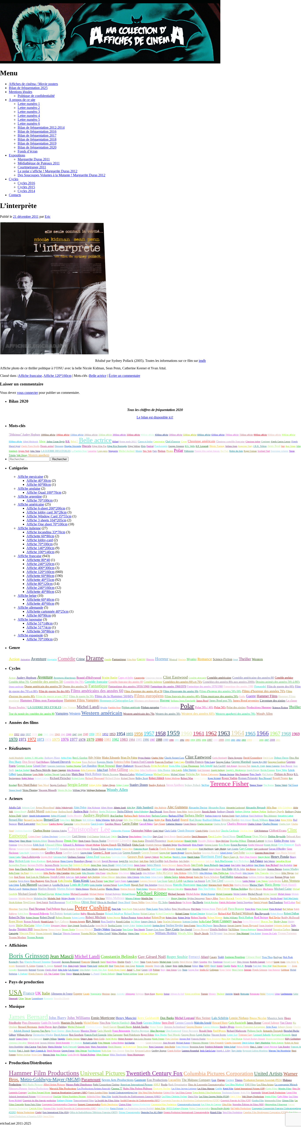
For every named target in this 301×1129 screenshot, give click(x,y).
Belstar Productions (25, 1112)
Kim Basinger (37, 881)
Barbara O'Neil (176, 815)
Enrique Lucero (211, 845)
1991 (177, 740)
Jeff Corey (156, 869)
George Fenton (67, 1050)
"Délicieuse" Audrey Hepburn (24, 434)
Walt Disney (22, 455)
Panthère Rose (114, 707)
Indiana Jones (231, 446)
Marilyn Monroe (241, 885)
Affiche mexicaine (30, 476)
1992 (182, 740)
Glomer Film (288, 1100)
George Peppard (149, 852)
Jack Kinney (232, 766)
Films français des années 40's (182, 696)
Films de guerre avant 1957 (52, 696)
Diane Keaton (138, 841)
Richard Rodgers (87, 1054)
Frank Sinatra (167, 848)
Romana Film (49, 1108)
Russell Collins (123, 921)
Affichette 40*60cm (40, 603)
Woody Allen (264, 713)
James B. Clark (258, 766)
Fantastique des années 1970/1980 (205, 686)
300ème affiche (119, 434)
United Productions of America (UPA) (25, 1116)
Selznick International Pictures (22, 1096)
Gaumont (140, 1080)
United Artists (268, 1073)
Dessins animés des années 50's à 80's (278, 681)
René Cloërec (58, 1030)
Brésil (263, 994)
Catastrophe (139, 678)
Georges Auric (84, 1046)
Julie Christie (133, 877)
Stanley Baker (129, 925)
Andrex (93, 811)
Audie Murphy (74, 815)
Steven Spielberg (175, 785)
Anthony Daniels (225, 811)
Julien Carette (157, 877)
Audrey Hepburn (26, 677)
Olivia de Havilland (107, 902)
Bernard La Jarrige (33, 819)
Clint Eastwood (175, 677)
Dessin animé (47, 446)
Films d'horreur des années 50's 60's (220, 691)
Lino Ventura (69, 707)
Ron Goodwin (76, 1035)
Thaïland (220, 994)
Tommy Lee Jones (155, 929)
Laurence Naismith (148, 881)
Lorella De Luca (60, 884)
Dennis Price (71, 840)
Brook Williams (260, 819)
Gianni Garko (15, 857)
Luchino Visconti (51, 774)
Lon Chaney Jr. (45, 885)
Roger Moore (16, 921)
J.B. (162, 966)
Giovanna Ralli (60, 857)
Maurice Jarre (275, 1018)
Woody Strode (201, 933)
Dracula (86, 446)
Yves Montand (242, 933)
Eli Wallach (124, 844)
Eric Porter (224, 844)
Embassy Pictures (64, 1100)
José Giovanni (203, 770)
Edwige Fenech (109, 844)
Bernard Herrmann (27, 1026)
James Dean (96, 865)
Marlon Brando (47, 888)
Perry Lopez (67, 909)
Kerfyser (277, 957)
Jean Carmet (224, 865)
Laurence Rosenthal (190, 1050)
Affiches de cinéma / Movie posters (33, 84)
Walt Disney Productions (253, 1096)
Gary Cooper (246, 848)
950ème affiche (15, 441)
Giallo (242, 696)
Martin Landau (97, 888)
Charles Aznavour (205, 824)
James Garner (140, 865)
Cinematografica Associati (188, 1104)
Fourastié (56, 962)
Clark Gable (170, 830)
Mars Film (106, 1096)
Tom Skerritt (139, 929)
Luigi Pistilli (124, 884)
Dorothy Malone (206, 840)
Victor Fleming (30, 790)
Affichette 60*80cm (40, 536)
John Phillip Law (221, 873)
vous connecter (27, 392)
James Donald (108, 865)
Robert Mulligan (172, 778)
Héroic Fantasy (217, 446)
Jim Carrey (261, 869)
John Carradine (63, 873)
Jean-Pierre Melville (40, 770)
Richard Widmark (243, 913)
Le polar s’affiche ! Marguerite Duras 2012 (47, 171)
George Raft (164, 853)
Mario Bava (78, 774)
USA (15, 992)
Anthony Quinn (293, 811)
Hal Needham (166, 857)
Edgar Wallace (134, 446)
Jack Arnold (206, 765)
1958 (160, 733)
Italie (46, 993)
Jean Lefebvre (247, 865)
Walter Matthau (119, 933)
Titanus (239, 1080)
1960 (186, 733)
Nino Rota (105, 1022)
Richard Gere (211, 913)
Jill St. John (239, 869)
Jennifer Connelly (183, 869)
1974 (48, 739)
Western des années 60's (198, 713)
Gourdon (203, 962)
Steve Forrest (189, 925)
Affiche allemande (30, 607)
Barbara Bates (145, 816)
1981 (107, 739)
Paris (154, 451)
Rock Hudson (246, 917)
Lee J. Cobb (175, 880)
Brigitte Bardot (109, 677)
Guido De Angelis (50, 1022)
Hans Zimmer (118, 1050)
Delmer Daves (281, 758)
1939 (34, 734)
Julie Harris (145, 877)
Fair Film (293, 1112)
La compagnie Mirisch (286, 1084)
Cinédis (218, 1088)
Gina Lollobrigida (31, 857)
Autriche (229, 994)
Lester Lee (232, 1035)
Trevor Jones (142, 1046)
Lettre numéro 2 (29, 108)
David (213, 966)
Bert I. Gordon (79, 758)
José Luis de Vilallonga (37, 877)
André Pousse (51, 811)
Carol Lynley (97, 823)
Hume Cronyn (66, 861)
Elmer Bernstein (190, 1031)
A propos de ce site (22, 100)
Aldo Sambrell (144, 807)
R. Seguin (48, 966)
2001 (233, 740)
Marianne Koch (215, 885)
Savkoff (269, 962)
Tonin (184, 970)
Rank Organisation (177, 1084)
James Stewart (169, 865)
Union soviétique (192, 994)
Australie (120, 994)
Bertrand (32, 970)
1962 (211, 733)
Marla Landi (15, 888)
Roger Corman (250, 451)
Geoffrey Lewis (71, 852)
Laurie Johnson (211, 1026)
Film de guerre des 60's (280, 686)
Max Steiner (203, 1018)
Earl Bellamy (43, 762)
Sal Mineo (135, 921)
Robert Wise (187, 778)
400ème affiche (147, 434)
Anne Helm (182, 811)
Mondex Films (285, 1088)
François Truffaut (164, 762)
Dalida (114, 836)
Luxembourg (37, 998)
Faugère (226, 966)
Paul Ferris (42, 1046)
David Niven (229, 836)
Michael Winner (178, 774)
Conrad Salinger (270, 1022)
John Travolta (262, 873)
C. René (137, 970)
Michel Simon (284, 894)
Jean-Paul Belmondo (68, 868)
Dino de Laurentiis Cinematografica (206, 1084)
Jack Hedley (184, 861)
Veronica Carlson (281, 929)
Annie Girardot (194, 811)
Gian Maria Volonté (285, 852)
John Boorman (73, 770)
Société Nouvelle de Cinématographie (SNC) (76, 1108)
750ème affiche (246, 434)
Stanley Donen (139, 785)
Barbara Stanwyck (213, 816)
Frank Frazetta (152, 962)
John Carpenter (88, 770)
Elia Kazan (76, 762)
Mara (201, 966)
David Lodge (215, 836)
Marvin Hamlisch (120, 1022)
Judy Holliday (94, 877)
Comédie (66, 658)
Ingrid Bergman (110, 861)
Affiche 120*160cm (57, 376)
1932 (16, 734)
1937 (28, 734)
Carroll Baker (146, 823)
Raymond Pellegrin (39, 913)
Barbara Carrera (160, 815)
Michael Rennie (129, 894)
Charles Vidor (157, 758)
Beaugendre (23, 970)
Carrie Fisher (130, 823)
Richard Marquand (94, 778)
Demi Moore (26, 841)
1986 (146, 739)
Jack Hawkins (171, 861)
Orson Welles (138, 902)
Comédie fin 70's (74, 681)
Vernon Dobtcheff (264, 929)
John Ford (102, 770)
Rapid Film (228, 1088)
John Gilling (118, 770)
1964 (237, 733)
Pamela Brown (175, 902)
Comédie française (96, 681)
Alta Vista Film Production (150, 1092)
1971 (22, 739)
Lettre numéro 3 (29, 111)
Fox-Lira (57, 1096)
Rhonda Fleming (95, 913)
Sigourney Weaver (59, 925)
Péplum (161, 451)
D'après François (35, 974)
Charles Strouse (73, 1039)
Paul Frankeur (276, 902)
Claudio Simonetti (233, 1043)
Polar (178, 450)
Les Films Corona (184, 1092)
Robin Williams (230, 917)
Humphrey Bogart (83, 861)
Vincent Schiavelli (44, 933)
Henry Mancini (126, 1018)
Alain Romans (72, 1030)
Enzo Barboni (89, 762)
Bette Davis (65, 820)
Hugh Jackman (52, 861)
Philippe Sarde (254, 1031)
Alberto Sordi (120, 807)
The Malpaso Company (196, 1080)
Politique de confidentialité (36, 96)
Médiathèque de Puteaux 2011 (39, 163)
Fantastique (119, 659)
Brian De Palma (129, 757)
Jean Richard (272, 865)
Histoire (150, 659)
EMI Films (250, 1084)
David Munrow (115, 1046)
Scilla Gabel (205, 921)
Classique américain (201, 441)
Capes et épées (145, 441)
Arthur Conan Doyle (55, 441)
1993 (187, 740)
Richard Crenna (182, 913)
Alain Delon (80, 807)
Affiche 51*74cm (38, 627)
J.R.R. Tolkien (260, 446)
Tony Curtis (172, 929)
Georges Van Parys (40, 1030)
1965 (250, 733)
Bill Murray (76, 820)
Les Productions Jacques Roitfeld (139, 1108)
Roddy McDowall (290, 917)
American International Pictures (136, 1084)
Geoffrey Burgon (159, 1050)
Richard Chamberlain (165, 913)
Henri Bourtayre (213, 1039)
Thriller (245, 659)
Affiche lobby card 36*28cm (46, 512)
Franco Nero (127, 849)
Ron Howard (265, 778)
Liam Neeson (262, 881)
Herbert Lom (22, 861)
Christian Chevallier (18, 1043)
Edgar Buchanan (25, 845)
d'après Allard (51, 970)
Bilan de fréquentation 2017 (37, 135)
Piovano (40, 970)
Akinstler (149, 966)
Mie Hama (100, 898)
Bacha (233, 966)
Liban (277, 994)
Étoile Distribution (109, 1104)
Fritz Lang (209, 762)
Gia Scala (250, 853)
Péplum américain (131, 707)
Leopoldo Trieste (233, 881)
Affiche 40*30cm (38, 480)
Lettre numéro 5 (29, 119)
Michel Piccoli (255, 894)
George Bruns (188, 1035)
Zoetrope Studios (162, 1088)
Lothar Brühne (117, 1043)
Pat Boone (187, 902)
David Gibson (248, 1043)
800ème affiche (260, 434)
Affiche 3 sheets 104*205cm (46, 520)
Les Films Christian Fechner (174, 1096)
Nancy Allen (212, 898)
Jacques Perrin (52, 865)
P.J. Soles (163, 902)
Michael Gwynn (46, 894)
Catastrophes (159, 441)
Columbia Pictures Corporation (218, 1073)
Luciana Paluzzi (110, 885)
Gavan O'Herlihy (277, 848)
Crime (80, 659)
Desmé (119, 974)
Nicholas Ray (193, 774)
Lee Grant (162, 881)
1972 (31, 739)
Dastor (69, 974)
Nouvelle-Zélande (61, 998)
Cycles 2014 (26, 191)
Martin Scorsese (110, 774)
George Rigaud (177, 853)
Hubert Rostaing (125, 1039)
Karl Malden (226, 876)
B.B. (67, 441)
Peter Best (129, 1050)
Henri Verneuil (106, 765)
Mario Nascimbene (99, 1046)
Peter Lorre (152, 909)
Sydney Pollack (193, 785)
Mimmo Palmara (132, 898)
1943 (57, 734)
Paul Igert (257, 966)
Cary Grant (159, 823)
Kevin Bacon (24, 881)
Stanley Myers (227, 1026)
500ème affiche (175, 434)
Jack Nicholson (241, 861)
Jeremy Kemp (215, 869)
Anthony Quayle (275, 811)
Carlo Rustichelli (237, 1022)
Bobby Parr (159, 820)
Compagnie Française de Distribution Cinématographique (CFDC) (190, 1100)
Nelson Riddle (242, 1046)
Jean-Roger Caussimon (109, 869)
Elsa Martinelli (184, 845)
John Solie (62, 970)
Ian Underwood (129, 1046)
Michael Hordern (62, 894)
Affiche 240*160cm (40, 588)
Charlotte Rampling (23, 831)
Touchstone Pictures (231, 1092)
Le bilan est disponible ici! (155, 417)
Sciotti (220, 966)
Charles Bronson (237, 823)
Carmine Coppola (184, 1022)
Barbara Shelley (194, 815)
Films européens (149, 695)
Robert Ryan (158, 917)
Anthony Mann (52, 757)
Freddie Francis (194, 761)
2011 (278, 740)
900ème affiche (288, 434)
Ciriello (175, 962)
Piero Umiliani (171, 1039)
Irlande (237, 994)
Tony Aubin (236, 1050)
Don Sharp (15, 761)
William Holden (166, 933)
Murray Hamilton (178, 898)
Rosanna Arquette (77, 921)
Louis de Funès (79, 884)
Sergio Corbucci (58, 785)
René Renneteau (279, 966)
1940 (40, 734)
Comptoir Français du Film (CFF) (236, 1100)
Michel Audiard (127, 451)
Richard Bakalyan (114, 913)
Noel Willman (73, 902)
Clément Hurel (253, 957)
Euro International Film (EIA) (56, 1112)
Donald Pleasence (155, 840)
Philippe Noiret (208, 909)
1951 (98, 734)
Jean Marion (61, 1054)
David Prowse (243, 836)
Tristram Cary (245, 1035)
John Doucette (88, 873)
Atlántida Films (94, 1096)
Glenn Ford (92, 856)
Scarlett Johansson (172, 921)
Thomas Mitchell (84, 929)
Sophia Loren (115, 925)
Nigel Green (29, 902)
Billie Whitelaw (103, 820)
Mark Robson (93, 774)
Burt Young (42, 823)
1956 (138, 733)
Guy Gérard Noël (152, 956)
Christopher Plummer (120, 831)
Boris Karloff (172, 819)
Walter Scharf (230, 1046)
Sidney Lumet (122, 785)
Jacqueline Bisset (283, 861)
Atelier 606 (103, 966)
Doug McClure (222, 841)
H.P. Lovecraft (202, 446)
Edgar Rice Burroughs (117, 446)
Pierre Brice (250, 909)
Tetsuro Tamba (68, 929)
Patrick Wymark (261, 902)
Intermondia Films (273, 1100)
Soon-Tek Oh (101, 925)
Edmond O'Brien (53, 844)
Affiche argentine (30, 496)
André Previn (45, 1026)
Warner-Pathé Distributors (79, 1084)
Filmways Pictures (18, 1088)
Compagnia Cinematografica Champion (59, 1104)
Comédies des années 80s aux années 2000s (229, 681)
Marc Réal (266, 966)
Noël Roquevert (57, 902)
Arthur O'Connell (58, 816)
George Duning (194, 1026)
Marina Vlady (257, 884)
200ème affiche (91, 434)
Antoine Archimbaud (175, 1026)
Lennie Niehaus (239, 1018)
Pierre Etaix (119, 966)
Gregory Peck (136, 856)
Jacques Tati (244, 765)
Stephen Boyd (158, 925)
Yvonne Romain (35, 937)
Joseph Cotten (57, 876)
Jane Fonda (197, 865)
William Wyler (79, 790)
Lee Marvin (188, 881)
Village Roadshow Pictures (74, 1096)
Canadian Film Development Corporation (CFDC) (265, 1112)
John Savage (248, 873)
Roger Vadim (229, 778)
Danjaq (221, 1080)
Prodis (164, 1084)
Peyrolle (248, 966)
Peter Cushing (92, 907)
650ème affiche (218, 434)
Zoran (294, 966)
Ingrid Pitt (123, 861)
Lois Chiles (14, 885)
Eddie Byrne (281, 840)
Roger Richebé (214, 778)
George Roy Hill (259, 762)
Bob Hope (148, 819)
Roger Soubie (177, 956)
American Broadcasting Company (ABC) (69, 1092)
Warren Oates (133, 933)
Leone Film (291, 1092)
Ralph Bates (23, 913)
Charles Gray (284, 824)
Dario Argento (235, 758)
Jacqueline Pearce (18, 865)
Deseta (157, 966)
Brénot (195, 966)
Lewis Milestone (24, 774)
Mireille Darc (147, 898)
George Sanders (193, 852)
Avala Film (245, 1092)
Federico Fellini (122, 762)
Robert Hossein (63, 917)
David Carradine (184, 836)
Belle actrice (97, 376)
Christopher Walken (141, 830)
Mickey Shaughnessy (85, 898)
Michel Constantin (224, 894)
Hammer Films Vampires (81, 700)
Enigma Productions (141, 1104)
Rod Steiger (261, 917)
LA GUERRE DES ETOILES (56, 451)
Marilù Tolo (228, 885)
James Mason (154, 865)
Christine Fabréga (59, 831)
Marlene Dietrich (29, 889)
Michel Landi (88, 707)
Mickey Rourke (68, 898)
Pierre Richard (275, 909)
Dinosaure (59, 446)
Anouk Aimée (209, 811)
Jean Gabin (236, 865)
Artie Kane (271, 1026)
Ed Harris (269, 841)
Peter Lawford (139, 909)
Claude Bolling (174, 1050)
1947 (74, 734)
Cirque (184, 441)
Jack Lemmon (197, 861)
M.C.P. (240, 966)
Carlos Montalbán (82, 824)
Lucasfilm (174, 1080)
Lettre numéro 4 (29, 115)
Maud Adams (142, 889)
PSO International (44, 1096)
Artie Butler (169, 1046)
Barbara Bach (131, 815)
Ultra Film (227, 1104)
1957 (149, 733)
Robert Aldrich (156, 778)
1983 (124, 739)
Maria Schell (202, 885)
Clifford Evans (277, 830)
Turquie (204, 994)
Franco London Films (98, 1092)
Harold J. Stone (179, 857)
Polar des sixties (236, 707)
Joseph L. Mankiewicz (236, 770)
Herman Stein (49, 1054)
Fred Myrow (219, 1031)
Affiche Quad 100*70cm (43, 492)
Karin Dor (198, 877)
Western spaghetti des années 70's (235, 713)
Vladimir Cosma (94, 1026)
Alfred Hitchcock (30, 441)
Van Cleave (286, 1022)
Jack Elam (144, 861)
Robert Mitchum (95, 917)
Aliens (42, 441)
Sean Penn (237, 921)
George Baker (86, 853)
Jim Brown (251, 869)
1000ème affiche (48, 434)
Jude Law (70, 877)
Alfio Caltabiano (284, 807)
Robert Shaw (171, 917)
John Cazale (76, 873)
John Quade (236, 873)
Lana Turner (96, 881)
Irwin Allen (174, 766)
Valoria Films (103, 1108)
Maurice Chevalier (175, 889)
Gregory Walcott (152, 857)
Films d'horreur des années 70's (263, 691)
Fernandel (260, 686)
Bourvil (184, 819)
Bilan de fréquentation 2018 (37, 139)
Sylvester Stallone (282, 925)
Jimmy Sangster (59, 770)
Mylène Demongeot (196, 898)
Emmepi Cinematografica (89, 1104)
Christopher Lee (89, 829)
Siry (289, 966)
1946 (68, 734)
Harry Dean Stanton (248, 857)
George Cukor (223, 762)
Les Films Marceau (205, 1088)
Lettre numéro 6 (29, 123)
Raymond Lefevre (143, 1050)
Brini (175, 966)
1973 (40, 739)
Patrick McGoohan (227, 902)
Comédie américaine (219, 677)
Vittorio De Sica (65, 790)
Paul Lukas (289, 902)
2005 (255, 739)
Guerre (141, 659)
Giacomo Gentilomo (56, 766)
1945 (63, 734)
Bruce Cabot (274, 820)
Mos (210, 962)
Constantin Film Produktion (164, 1104)
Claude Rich (214, 831)
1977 (74, 739)
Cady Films (282, 1096)
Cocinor (230, 1080)
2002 (238, 740)
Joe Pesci (24, 873)
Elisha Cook (138, 844)
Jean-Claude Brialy (24, 869)
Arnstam (247, 970)
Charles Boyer (220, 824)
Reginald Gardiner (72, 913)
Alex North (136, 1022)
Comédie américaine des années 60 (253, 677)
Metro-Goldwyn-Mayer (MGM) (50, 1079)
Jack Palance (256, 861)
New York (147, 451)
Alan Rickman (93, 807)
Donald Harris (124, 1026)
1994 (192, 740)
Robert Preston (128, 917)
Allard (205, 957)
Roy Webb (140, 1043)
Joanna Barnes (274, 869)
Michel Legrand (185, 1018)
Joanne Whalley (291, 869)
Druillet (120, 962)
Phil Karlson (267, 774)
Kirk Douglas (65, 880)
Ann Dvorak (155, 811)
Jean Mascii (62, 956)
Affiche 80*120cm (39, 584)
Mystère (192, 659)
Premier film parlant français (207, 451)
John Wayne (287, 873)
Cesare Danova (189, 824)
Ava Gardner (116, 815)
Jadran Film (160, 1108)
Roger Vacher (225, 970)
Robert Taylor (184, 917)
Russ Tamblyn (108, 921)
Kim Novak (51, 881)
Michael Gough (27, 893)
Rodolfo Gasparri (257, 962)
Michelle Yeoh (54, 898)
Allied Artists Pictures (54, 1084)
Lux (214, 1080)
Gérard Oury (39, 765)
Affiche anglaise (29, 488)
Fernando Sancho (67, 849)
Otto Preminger (242, 774)
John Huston (164, 770)
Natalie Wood (242, 898)
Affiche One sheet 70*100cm (46, 524)
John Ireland (124, 873)
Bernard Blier (16, 819)
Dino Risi (294, 758)
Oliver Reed (88, 902)
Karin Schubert (211, 877)
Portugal (270, 994)
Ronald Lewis (47, 921)
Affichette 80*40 (38, 560)
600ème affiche (203, 434)
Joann (282, 962)
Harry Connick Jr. (38, 1050)
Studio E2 (204, 970)
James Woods (183, 865)
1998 (215, 740)
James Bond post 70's (220, 700)
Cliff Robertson (261, 831)
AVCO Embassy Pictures (177, 1108)
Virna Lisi (57, 933)
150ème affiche (77, 434)
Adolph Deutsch (22, 1030)
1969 (296, 734)
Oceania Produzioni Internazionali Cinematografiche (186, 1112)
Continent (265, 441)
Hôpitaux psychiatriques (146, 700)
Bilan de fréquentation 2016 (37, 131)
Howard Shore (220, 1022)
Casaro (213, 957)
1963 (224, 733)
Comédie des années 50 (46, 681)
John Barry (57, 1018)
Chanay (168, 966)
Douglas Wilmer (238, 840)
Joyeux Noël (23, 451)
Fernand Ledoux (39, 849)
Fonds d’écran (27, 151)
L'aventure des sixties (272, 700)
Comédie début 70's (19, 681)
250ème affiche (105, 434)
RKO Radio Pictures (32, 1084)
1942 (51, 734)
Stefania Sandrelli (144, 925)
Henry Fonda (280, 856)
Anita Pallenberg (141, 811)
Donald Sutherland (175, 841)
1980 (99, 739)
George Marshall (241, 761)
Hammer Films (267, 696)
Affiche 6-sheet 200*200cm (45, 508)
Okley (196, 962)
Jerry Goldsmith (148, 1018)
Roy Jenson (93, 921)
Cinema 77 (116, 1088)
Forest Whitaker (83, 849)
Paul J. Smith (23, 1050)
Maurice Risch (190, 889)
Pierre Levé (92, 966)
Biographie (52, 659)
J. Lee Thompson (190, 766)
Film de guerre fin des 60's (54, 691)
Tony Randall (186, 929)
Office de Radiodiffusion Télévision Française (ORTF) (94, 1112)
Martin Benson (82, 889)
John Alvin (291, 962)
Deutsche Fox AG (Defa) (152, 1112)
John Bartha (49, 873)
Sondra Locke (87, 925)
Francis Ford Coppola (142, 761)
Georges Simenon (176, 446)
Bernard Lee (51, 819)
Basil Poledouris (132, 1035)
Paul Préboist (53, 908)
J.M (150, 970)
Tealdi (221, 957)
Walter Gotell (104, 933)
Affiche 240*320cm (40, 564)
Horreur (161, 659)
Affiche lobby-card (39, 540)
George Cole (116, 853)
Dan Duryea (123, 836)
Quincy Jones (87, 1039)
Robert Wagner (215, 917)
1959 (173, 733)
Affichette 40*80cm (40, 591)
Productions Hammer (259, 707)
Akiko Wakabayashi (64, 807)
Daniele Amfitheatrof (275, 1039)
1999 (221, 739)
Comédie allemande (197, 678)
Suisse (166, 994)
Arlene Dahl (15, 815)
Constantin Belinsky (119, 956)
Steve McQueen (204, 925)
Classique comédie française (230, 441)
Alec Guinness (177, 807)
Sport (235, 659)
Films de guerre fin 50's (81, 696)
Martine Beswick (127, 889)
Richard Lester (78, 778)
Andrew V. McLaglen (33, 758)
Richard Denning (197, 913)
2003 (244, 740)
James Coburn (81, 865)
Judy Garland (81, 877)
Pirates (169, 451)
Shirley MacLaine (25, 925)
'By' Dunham (76, 1043)
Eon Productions (157, 1080)
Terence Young (256, 785)
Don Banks (167, 1018)
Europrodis (256, 1092)
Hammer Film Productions (44, 1073)
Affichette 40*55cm (40, 580)
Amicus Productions (38, 1088)
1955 (129, 734)
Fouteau (39, 966)
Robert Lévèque (130, 974)
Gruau (140, 974)
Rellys (83, 913)
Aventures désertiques (65, 677)
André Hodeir (111, 1039)
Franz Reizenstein (121, 1030)
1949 (85, 734)
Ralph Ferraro (158, 1039)
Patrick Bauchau (211, 902)
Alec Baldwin (160, 807)
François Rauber (198, 1039)
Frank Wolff (181, 849)
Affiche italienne (29, 528)
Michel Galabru (240, 894)
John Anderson (36, 873)
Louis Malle (38, 774)
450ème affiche (161, 434)
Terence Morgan (40, 929)
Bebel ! (74, 441)
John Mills (193, 872)
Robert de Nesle (291, 1043)
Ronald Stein (205, 1031)
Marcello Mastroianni (184, 884)
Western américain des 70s (138, 713)
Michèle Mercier (26, 898)
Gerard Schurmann (154, 1043)
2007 (266, 740)
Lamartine (92, 451)
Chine (21, 998)
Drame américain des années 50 (43, 686)
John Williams (78, 1018)
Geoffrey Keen (53, 852)
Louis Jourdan (96, 885)
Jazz (283, 446)
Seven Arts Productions (118, 1080)
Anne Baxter (169, 811)
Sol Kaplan (130, 1043)
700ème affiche (232, 434)
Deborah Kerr (293, 836)
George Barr (193, 970)
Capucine (68, 823)
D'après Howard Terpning (37, 961)
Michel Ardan (193, 894)
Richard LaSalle (90, 1043)
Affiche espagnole (30, 635)
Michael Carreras (144, 774)
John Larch (136, 873)
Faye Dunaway (286, 844)
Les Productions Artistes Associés (93, 1088)
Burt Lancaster (26, 823)
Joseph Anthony (218, 770)
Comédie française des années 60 (125, 681)
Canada (86, 994)
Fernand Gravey (24, 849)
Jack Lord (210, 861)
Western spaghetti (38, 455)
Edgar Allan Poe (99, 446)
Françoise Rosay (141, 849)
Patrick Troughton (245, 902)
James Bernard (28, 1016)
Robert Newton (113, 917)
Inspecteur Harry (245, 446)
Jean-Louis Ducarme (142, 1039)
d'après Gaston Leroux (280, 441)
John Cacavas (30, 1046)
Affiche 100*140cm (40, 552)
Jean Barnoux (274, 970)
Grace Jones (105, 857)
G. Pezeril (95, 974)
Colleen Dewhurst (50, 836)
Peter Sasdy (255, 774)
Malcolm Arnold (202, 1022)
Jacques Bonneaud (71, 962)
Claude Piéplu (201, 831)
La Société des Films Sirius (107, 1100)
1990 (171, 740)
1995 (198, 739)
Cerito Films (271, 1088)
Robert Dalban (291, 913)
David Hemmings (199, 836)
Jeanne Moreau (128, 868)
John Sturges (190, 770)
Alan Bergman (157, 1031)
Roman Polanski (248, 778)
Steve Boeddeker (16, 1046)
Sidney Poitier (42, 925)
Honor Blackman (38, 861)
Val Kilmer (233, 929)
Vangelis (61, 1039)
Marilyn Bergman (140, 1031)
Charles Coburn (255, 824)
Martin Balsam (66, 888)
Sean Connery (222, 921)
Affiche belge (27, 595)
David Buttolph (63, 1043)
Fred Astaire (193, 849)
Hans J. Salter (256, 1046)
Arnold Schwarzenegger (39, 816)
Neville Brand (276, 898)
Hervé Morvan (186, 962)
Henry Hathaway (125, 765)
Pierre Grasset (262, 909)
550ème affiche (189, 434)
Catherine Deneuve (174, 824)
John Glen (134, 770)
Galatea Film (169, 1092)
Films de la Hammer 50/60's (114, 696)
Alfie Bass (271, 807)
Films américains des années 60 (97, 690)
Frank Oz (153, 848)
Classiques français (153, 678)
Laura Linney (133, 881)
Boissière (140, 966)
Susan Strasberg (266, 925)
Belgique (140, 994)
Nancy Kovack (226, 898)
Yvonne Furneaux (287, 933)
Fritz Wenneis (104, 1043)
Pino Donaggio (31, 1022)
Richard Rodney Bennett (254, 1039)
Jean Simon (171, 970)
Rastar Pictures (116, 1108)
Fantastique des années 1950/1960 (129, 686)
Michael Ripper (151, 893)
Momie (139, 451)
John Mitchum (205, 873)
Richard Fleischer (60, 778)
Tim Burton (268, 785)
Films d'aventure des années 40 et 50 (143, 691)
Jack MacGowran (224, 861)
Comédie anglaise (284, 677)
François (85, 962)
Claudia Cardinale (230, 830)
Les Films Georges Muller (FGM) (214, 1096)
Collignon (214, 970)
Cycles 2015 (26, 187)
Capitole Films (36, 1108)
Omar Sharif (124, 902)
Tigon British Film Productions (207, 1092)
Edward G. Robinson (74, 844)
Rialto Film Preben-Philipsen (137, 1088)
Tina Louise (116, 929)
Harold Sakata (193, 857)
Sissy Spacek (73, 925)
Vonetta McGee (89, 933)
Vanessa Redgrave (248, 929)
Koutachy (14, 961)
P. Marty (135, 962)
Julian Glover (108, 877)
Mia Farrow (268, 889)
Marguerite (113, 451)
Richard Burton (132, 913)
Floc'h (128, 962)
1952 (105, 734)
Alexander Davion (198, 807)
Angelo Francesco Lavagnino (250, 1026)
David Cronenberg (252, 757)
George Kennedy (132, 852)
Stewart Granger (234, 925)
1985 (139, 739)
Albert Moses (107, 807)
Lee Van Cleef (214, 880)
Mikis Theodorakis (118, 1054)
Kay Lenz (270, 877)
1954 (120, 733)
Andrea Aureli (65, 811)
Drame (95, 658)
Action (14, 659)
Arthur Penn (66, 758)
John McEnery (149, 873)
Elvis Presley (198, 845)
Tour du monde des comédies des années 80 (31, 713)
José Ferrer (19, 877)
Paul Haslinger (94, 1050)
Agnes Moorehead (45, 807)
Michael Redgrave (113, 894)
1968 (286, 733)
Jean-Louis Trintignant (45, 869)
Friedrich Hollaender (214, 1046)
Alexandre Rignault (256, 807)
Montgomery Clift (162, 898)
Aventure (38, 659)
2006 (261, 740)
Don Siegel (28, 761)
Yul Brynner (216, 933)
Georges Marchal (210, 852)
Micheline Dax (40, 898)
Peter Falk (116, 909)
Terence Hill (25, 929)
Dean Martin (259, 836)
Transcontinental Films (83, 1100)
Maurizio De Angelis (72, 1022)
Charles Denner (270, 823)
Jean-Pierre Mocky (90, 869)
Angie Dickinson (107, 811)
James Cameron (273, 766)
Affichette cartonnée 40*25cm (47, 611)
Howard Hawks (142, 766)
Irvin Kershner (159, 765)
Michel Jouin (165, 962)
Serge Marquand (251, 921)
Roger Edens (147, 1035)
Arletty (25, 816)
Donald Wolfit (190, 841)
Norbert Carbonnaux (210, 774)
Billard (115, 441)
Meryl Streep (255, 888)
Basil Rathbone (256, 816)
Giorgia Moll (46, 857)
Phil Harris (196, 909)
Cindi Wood (158, 831)
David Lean (268, 758)
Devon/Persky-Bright (220, 1108)
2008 (272, 739)
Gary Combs (232, 849)
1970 (13, 739)
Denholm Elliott (39, 841)
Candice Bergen (56, 824)
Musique (182, 659)
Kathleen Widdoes (257, 877)
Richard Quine (112, 778)
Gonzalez (13, 970)
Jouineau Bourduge (235, 957)
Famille (107, 659)
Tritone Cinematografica (129, 1112)
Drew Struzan (243, 962)
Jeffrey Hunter (169, 869)
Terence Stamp (54, 929)
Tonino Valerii (281, 785)
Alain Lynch (73, 966)
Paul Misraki (174, 1035)
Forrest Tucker (98, 848)
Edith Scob (38, 844)
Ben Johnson (270, 815)
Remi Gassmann (156, 1046)
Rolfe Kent (106, 1050)
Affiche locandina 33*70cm (45, 532)
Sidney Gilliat (95, 785)
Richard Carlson (42, 778)
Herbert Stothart (24, 1054)
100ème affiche (62, 434)
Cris (179, 970)
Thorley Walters (102, 929)
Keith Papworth (70, 1046)
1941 (45, 734)
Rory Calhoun (61, 921)
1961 (198, 733)
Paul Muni (23, 909)
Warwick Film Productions (62, 1088)
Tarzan (292, 451)
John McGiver (164, 872)
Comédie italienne (153, 681)
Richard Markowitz (236, 1031)
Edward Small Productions (274, 1092)
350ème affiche (133, 434)
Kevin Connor (267, 770)
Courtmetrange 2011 (32, 167)
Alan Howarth (169, 1043)
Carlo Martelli (104, 1030)
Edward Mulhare (92, 845)
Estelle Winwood (255, 845)
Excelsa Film (258, 1100)
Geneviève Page (37, 853)
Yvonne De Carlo (269, 933)
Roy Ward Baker (27, 785)
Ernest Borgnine (239, 844)
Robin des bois (236, 451)
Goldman (285, 970)
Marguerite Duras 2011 (34, 159)
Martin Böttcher (55, 1046)
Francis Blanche (114, 849)
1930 (11, 734)
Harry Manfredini (262, 1043)
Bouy (163, 970)
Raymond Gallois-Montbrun (255, 1050)
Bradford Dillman (212, 819)
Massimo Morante (200, 1043)
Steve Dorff (168, 1022)
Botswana (244, 994)
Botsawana (254, 994)
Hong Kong (150, 994)
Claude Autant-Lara (174, 757)
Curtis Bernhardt (219, 758)
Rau (22, 961)
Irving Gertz (37, 1054)
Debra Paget (14, 841)
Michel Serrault (270, 894)
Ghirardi (95, 962)
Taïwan (28, 998)
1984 (132, 739)
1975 (56, 739)
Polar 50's (220, 707)
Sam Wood (43, 785)
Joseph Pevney (253, 770)
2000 (227, 739)
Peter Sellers (165, 909)
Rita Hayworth (262, 913)
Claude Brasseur (186, 830)
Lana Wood (109, 881)
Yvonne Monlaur (17, 937)
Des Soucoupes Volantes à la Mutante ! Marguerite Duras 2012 (61, 175)
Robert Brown (276, 913)
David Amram (61, 1035)
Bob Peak (288, 957)
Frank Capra (179, 762)
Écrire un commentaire (124, 376)
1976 (65, 739)
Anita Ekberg (125, 811)
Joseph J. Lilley (223, 1050)
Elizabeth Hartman (153, 845)
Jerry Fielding (60, 1026)
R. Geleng (30, 966)
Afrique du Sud (177, 994)
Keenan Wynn (282, 877)
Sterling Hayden (174, 925)
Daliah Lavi (105, 836)
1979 (90, 739)
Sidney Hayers (108, 785)
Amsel (129, 970)
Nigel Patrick (42, 902)
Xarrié (103, 962)
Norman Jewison (226, 774)
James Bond (274, 446)
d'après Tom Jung (99, 970)
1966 (262, 733)
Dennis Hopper (55, 840)
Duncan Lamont (255, 840)
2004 (249, 739)
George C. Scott (101, 852)
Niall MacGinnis (290, 898)
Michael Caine (283, 888)
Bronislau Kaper (197, 1046)
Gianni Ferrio (22, 1039)
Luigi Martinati (151, 974)
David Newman (54, 1050)
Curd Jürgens (79, 836)
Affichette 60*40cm (40, 599)
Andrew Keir (80, 811)
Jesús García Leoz (208, 1050)
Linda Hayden (275, 881)
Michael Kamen (183, 1043)
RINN (207, 966)
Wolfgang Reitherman (96, 790)
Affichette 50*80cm (40, 631)
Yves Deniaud (229, 933)
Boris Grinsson (29, 955)
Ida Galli (97, 861)
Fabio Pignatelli (216, 1043)
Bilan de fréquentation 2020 (37, 147)
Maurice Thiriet (89, 1030)
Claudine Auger (246, 831)
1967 (275, 733)
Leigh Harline (203, 1035)
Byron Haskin (144, 758)
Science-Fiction (222, 659)
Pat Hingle (198, 902)
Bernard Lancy (229, 962)
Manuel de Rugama (81, 974)
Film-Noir (131, 659)
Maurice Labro (127, 774)
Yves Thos (267, 957)
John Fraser (100, 873)
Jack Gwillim (156, 861)
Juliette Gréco (171, 877)
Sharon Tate (267, 921)
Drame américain (16, 686)
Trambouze (218, 962)
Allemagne (130, 994)
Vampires (61, 713)
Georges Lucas (24, 765)
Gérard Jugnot (226, 853)
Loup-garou (102, 451)
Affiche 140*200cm (40, 548)
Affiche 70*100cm (39, 500)
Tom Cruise (128, 929)
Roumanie (48, 998)
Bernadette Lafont (285, 816)
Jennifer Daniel (200, 869)
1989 (165, 739)
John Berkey (85, 970)
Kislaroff (58, 966)
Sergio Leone (77, 785)
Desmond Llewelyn (119, 840)
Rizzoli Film (216, 1112)
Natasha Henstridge (259, 898)
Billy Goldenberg (293, 1039)
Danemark (13, 998)
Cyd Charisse (93, 836)
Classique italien (252, 441)
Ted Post (205, 785)
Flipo (62, 974)
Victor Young (156, 1026)
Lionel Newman (270, 1046)
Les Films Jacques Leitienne (184, 1088)
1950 (91, 734)
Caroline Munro (113, 823)
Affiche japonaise (30, 619)
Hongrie (159, 994)
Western (257, 659)
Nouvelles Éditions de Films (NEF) (248, 1104)
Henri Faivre (237, 970)
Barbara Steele (228, 816)
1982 (115, 739)
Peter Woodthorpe (181, 909)
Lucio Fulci (65, 774)
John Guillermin (148, 770)
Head (111, 966)
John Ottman (81, 1050)
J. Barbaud (23, 974)
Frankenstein (160, 446)
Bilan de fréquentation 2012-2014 (41, 127)
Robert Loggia (78, 917)
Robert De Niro (17, 917)
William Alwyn (24, 1035)
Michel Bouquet (208, 894)
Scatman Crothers (190, 921)
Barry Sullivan (241, 816)
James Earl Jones (124, 865)
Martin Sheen (112, 888)
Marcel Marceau (165, 885)
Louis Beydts (74, 1054)
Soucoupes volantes (279, 451)
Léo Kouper (73, 970)
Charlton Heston (41, 830)
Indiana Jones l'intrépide (183, 700)
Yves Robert (255, 933)
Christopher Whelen (43, 1035)
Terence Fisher (229, 783)
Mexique (106, 994)
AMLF (156, 1084)
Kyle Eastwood (35, 1039)
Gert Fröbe (239, 852)
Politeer (156, 970)
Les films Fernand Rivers (39, 1092)
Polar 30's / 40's (204, 707)
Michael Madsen (96, 894)
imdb (202, 361)
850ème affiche (274, 434)
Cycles (13, 179)
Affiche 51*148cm (39, 623)
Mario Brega (272, 884)
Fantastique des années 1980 (238, 686)
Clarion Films (125, 1104)
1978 (81, 739)
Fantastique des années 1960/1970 (168, 686)
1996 (204, 740)
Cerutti (144, 970)
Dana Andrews (135, 836)
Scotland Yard (264, 451)
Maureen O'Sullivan (157, 889)
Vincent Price (27, 933)
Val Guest (293, 785)
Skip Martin (161, 1035)
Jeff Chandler (143, 869)
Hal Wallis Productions (240, 1108)
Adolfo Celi (15, 807)
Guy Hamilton (89, 765)
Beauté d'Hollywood (88, 677)
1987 (152, 739)
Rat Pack (225, 451)
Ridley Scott (142, 778)
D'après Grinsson (259, 970)
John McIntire (180, 873)
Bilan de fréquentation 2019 (37, 143)
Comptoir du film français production (39, 1100)
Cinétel (38, 1112)
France (28, 993)
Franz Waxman (182, 1046)
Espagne (77, 993)
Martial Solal (33, 1043)
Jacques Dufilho (36, 865)
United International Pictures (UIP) (249, 1088)
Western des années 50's (167, 713)
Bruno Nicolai (257, 1018)
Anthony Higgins (242, 811)
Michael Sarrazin (176, 894)
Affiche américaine (31, 504)
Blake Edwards (111, 757)
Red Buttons (56, 913)
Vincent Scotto (218, 1035)
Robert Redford (144, 917)
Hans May (225, 1039)
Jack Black (134, 861)
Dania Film (193, 1096)
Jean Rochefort (285, 865)
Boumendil (21, 966)
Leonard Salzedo (262, 1035)
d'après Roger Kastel (117, 970)
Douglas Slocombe (72, 446)
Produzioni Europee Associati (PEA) (262, 1080)
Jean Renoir (286, 766)
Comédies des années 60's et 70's (182, 681)
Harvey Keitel (264, 857)
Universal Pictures (102, 1073)
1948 (80, 734)
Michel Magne (91, 1022)
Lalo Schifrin (220, 1018)
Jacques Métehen (47, 1043)
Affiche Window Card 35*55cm (48, 516)
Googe (276, 962)
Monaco (212, 994)
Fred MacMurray (206, 849)
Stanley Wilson (50, 1039)
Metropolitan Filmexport (276, 1104)
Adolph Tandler (141, 1026)
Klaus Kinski (81, 880)
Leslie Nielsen (249, 881)
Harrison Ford (211, 856)
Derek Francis (84, 841)
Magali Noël (137, 884)
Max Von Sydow (207, 888)
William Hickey (147, 933)
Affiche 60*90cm (38, 615)
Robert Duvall (47, 917)
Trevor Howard (201, 929)
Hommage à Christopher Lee (117, 700)
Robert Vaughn (198, 917)
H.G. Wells (190, 446)
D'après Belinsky (107, 974)
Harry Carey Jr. (231, 857)
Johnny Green (285, 1026)
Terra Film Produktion (232, 1112)
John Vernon (275, 873)
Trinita (12, 455)
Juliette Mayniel (186, 877)
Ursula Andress (218, 929)
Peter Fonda (127, 909)
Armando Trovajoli (273, 1031)
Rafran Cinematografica (199, 1108)
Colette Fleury (34, 836)
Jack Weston (269, 861)
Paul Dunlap (236, 1039)
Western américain (101, 713)
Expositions (17, 155)
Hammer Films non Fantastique (41, 700)
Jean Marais (259, 865)
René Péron (111, 962)
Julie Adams (121, 877)
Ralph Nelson (28, 778)
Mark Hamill (288, 884)
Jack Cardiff (219, 766)
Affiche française (30, 376)
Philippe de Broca (283, 774)
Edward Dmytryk (60, 761)
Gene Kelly (24, 853)
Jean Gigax (130, 966)
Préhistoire (189, 451)
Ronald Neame (280, 778)
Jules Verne (35, 451)
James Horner (254, 1022)
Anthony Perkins (258, 811)
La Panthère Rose (79, 451)
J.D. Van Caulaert (51, 974)
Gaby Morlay (220, 849)
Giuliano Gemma (76, 857)
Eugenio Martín (105, 762)
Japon (113, 994)
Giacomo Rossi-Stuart (265, 853)
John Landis (176, 770)
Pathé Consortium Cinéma (106, 1084)
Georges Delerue (152, 1022)
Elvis (143, 446)
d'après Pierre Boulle (30, 446)
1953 (112, 734)
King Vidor (281, 770)
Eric (47, 216)
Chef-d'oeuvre (172, 441)
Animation (25, 659)
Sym (65, 966)
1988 (159, 739)
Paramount (91, 1079)
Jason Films (48, 1116)
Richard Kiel (224, 913)
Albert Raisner (102, 1054)
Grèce (295, 994)
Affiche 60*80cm (38, 484)
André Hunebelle (16, 758)
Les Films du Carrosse (211, 1104)
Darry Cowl (158, 836)
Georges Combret (277, 762)
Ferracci (194, 957)
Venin (142, 962)
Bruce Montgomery (136, 1054)
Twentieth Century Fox (154, 1073)
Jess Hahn (227, 868)
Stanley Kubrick (157, 785)
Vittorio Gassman (71, 933)
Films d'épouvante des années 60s (181, 691)
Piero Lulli (221, 908)
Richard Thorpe (128, 778)
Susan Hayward (250, 925)
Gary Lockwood (261, 849)
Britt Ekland (245, 820)
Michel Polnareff (76, 1026)
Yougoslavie (95, 994)
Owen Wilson (151, 902)
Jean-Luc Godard (22, 770)
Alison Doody (20, 811)
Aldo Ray (131, 807)
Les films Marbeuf (234, 1084)
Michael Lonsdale (80, 894)
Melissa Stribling (239, 888)
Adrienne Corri (28, 807)
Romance (204, 659)
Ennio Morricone (103, 1018)
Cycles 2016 (26, 183)
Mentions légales (20, 92)
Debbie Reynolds (277, 836)
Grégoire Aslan (119, 857)
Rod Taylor (275, 917)
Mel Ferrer (223, 888)
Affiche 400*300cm (40, 568)
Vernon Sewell (15, 790)
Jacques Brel (184, 1039)
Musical (173, 659)
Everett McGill (270, 845)
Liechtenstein (286, 994)
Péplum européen (150, 707)
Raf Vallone (288, 909)
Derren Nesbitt (98, 840)
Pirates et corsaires (169, 707)
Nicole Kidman (15, 902)
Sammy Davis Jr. (148, 921)
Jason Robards (211, 865)
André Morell (35, 811)
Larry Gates (120, 881)
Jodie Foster (14, 873)
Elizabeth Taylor (170, 845)
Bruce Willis (286, 820)
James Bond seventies (246, 700)
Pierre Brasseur (236, 908)
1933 (22, 734)
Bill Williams (89, 820)
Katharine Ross (241, 877)
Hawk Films (235, 1096)
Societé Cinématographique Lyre (123, 1092)
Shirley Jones (280, 921)
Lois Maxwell (28, 884)
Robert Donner (32, 917)
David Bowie (170, 836)
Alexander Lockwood (235, 807)
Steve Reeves (220, 925)
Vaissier (83, 966)
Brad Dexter (195, 819)
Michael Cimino (162, 774)
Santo (159, 921)
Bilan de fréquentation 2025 (28, 88)
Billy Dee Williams (132, 819)
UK (38, 993)
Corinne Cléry (65, 836)
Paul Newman (37, 908)
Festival (150, 446)
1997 (209, 739)
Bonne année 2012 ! (128, 441)
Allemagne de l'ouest (61, 993)
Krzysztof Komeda (281, 1035)
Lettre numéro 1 (29, 104)
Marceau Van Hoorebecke (280, 1050)
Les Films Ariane (265, 1084)
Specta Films (271, 1096)
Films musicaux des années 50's (219, 696)
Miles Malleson (115, 898)
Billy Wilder (94, 757)
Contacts (15, 195)
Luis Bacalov (284, 1046)
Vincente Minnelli (48, 790)
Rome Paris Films (33, 1104)
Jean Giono (290, 446)
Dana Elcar (147, 836)
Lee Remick (199, 881)
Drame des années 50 (75, 686)
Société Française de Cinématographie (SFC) (140, 1100)
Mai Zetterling (151, 885)
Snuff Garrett (110, 1026)
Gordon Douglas (73, 766)
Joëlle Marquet (184, 966)
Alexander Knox (216, 807)
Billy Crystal (117, 820)
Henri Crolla (98, 1039)
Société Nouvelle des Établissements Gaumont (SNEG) (136, 1096)
